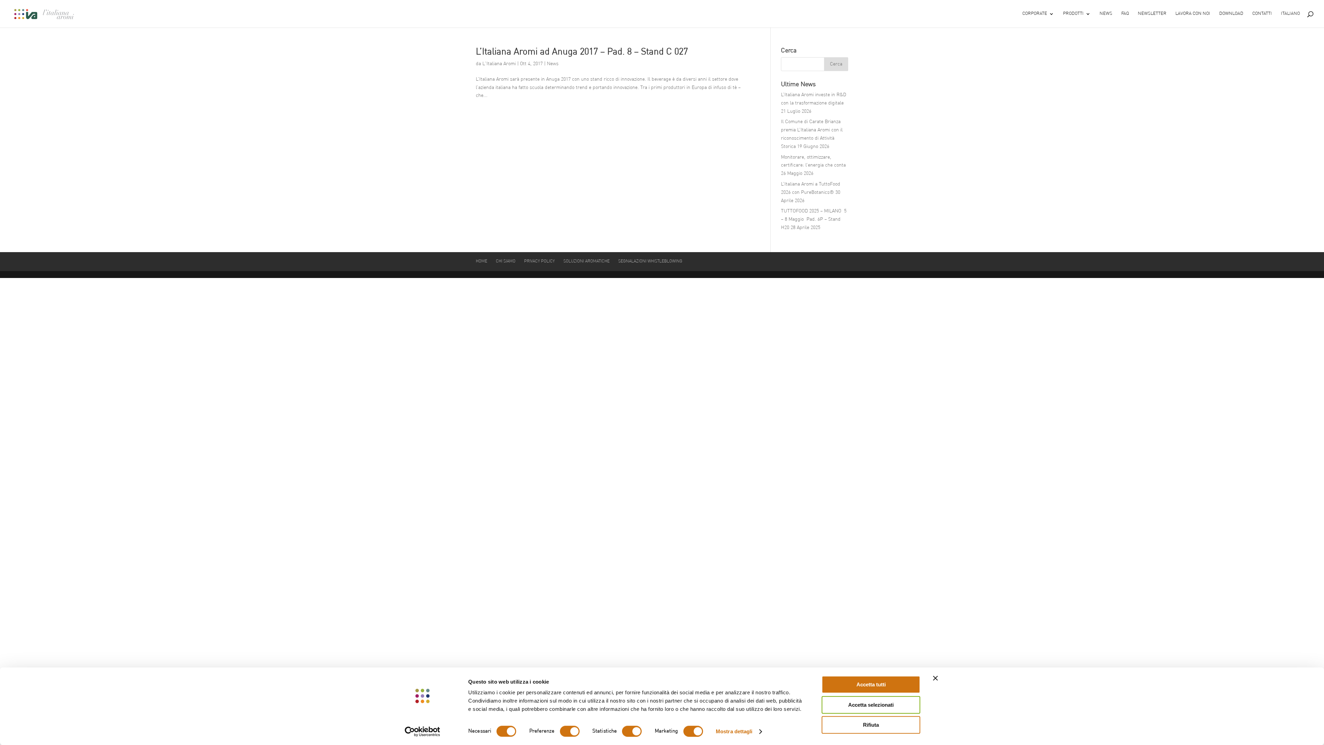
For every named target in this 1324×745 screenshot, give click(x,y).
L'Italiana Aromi (499, 63)
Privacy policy (539, 261)
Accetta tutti (871, 684)
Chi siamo (505, 261)
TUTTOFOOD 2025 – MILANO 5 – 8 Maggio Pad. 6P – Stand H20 (813, 219)
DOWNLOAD (1231, 13)
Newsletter (1152, 13)
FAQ (1125, 13)
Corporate (1034, 13)
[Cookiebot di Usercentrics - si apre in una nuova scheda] (422, 731)
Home (481, 261)
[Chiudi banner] (935, 678)
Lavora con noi (1192, 13)
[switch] (570, 731)
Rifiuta (871, 725)
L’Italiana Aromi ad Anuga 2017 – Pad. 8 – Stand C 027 (582, 52)
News (1106, 13)
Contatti (1262, 13)
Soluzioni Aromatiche (586, 261)
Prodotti (1073, 13)
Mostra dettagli (734, 731)
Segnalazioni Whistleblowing (650, 261)
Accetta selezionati (871, 705)
